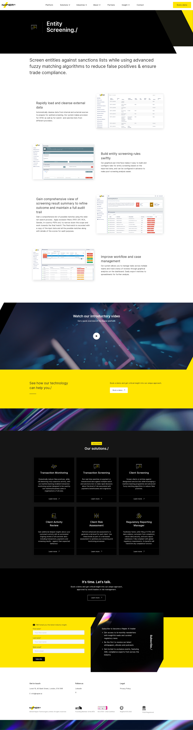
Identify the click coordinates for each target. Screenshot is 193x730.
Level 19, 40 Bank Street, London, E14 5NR (46, 689)
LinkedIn (78, 689)
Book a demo (182, 5)
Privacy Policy (125, 689)
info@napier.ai (36, 694)
